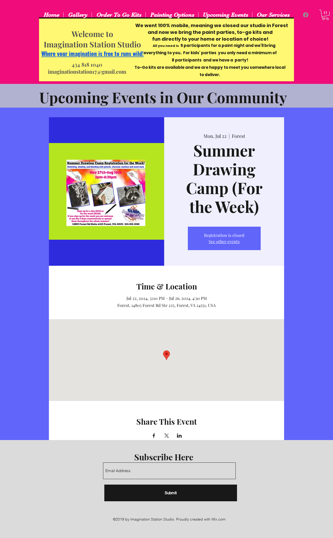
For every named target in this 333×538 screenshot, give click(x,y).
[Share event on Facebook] (153, 436)
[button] (325, 15)
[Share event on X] (166, 436)
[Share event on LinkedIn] (179, 436)
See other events (224, 241)
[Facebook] (305, 14)
